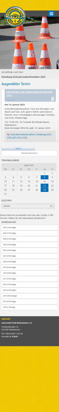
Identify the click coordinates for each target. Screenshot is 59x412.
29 (44, 190)
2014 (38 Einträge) (10, 296)
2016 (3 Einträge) (9, 284)
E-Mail (15, 336)
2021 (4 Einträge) (9, 256)
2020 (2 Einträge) (9, 262)
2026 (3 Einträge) (9, 227)
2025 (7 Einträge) (9, 233)
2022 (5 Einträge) (9, 250)
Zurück (18, 148)
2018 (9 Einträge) (9, 273)
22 (44, 185)
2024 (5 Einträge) (9, 239)
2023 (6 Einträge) (9, 245)
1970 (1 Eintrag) (9, 307)
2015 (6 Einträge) (9, 290)
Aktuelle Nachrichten (29, 153)
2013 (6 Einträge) (9, 302)
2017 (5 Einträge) (9, 279)
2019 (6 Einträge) (9, 267)
